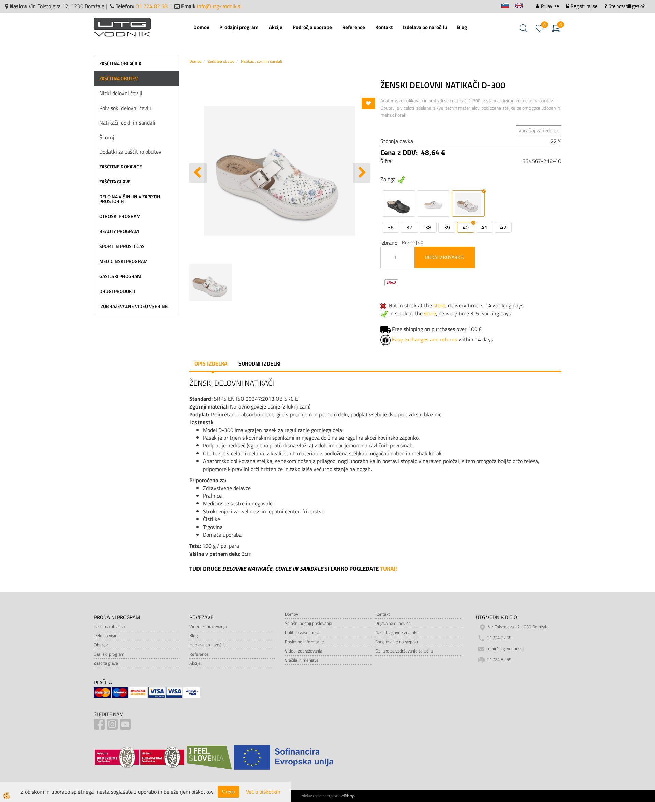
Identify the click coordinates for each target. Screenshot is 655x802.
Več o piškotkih (263, 792)
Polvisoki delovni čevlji (125, 108)
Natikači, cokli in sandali (127, 122)
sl (508, 7)
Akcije (275, 27)
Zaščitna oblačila (109, 626)
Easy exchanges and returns (424, 339)
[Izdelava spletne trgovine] (348, 795)
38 (428, 227)
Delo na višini (106, 635)
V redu (228, 791)
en (522, 7)
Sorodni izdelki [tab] (259, 363)
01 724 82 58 (152, 6)
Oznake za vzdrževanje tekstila (404, 650)
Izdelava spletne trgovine (320, 795)
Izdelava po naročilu (425, 27)
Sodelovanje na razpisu (396, 641)
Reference (353, 27)
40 (466, 227)
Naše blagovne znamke (397, 632)
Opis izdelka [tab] (211, 363)
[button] (361, 173)
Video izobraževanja (208, 626)
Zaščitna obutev (221, 61)
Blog (462, 27)
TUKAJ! (388, 568)
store (439, 305)
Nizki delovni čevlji (120, 93)
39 (447, 227)
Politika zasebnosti (302, 632)
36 (391, 227)
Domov (201, 27)
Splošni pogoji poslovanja (308, 623)
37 (409, 227)
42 (503, 227)
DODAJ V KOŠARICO (444, 257)
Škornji (107, 137)
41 (484, 227)
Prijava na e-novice (393, 623)
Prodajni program (239, 27)
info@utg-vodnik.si (219, 6)
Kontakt (384, 27)
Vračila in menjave (302, 660)
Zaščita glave (106, 663)
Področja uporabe (312, 27)
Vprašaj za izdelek (538, 130)
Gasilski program (109, 653)
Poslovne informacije (304, 641)
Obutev (101, 644)
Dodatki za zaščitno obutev (130, 151)
